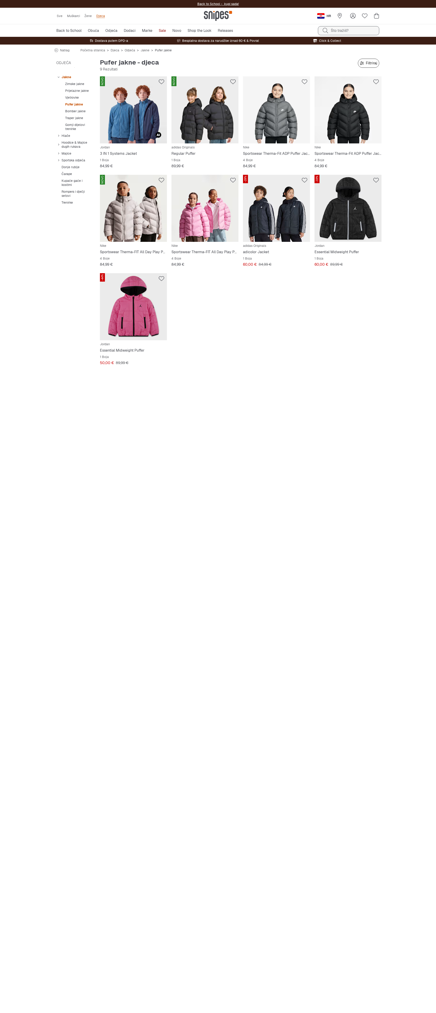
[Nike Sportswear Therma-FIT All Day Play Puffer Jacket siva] (133, 208)
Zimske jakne (74, 84)
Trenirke (67, 202)
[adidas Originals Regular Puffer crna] (204, 109)
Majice (66, 153)
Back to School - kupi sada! (218, 4)
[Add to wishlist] (161, 82)
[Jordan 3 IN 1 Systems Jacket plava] (133, 109)
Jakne (145, 50)
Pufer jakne (74, 104)
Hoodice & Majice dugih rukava (74, 144)
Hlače (66, 136)
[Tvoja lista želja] (365, 15)
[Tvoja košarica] (377, 15)
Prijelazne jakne (77, 91)
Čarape (67, 174)
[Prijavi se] (353, 15)
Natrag (64, 50)
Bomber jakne (75, 111)
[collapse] (58, 77)
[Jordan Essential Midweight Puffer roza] (133, 306)
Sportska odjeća (73, 160)
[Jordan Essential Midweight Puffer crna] (348, 208)
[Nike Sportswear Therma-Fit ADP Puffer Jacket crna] (348, 109)
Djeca (115, 50)
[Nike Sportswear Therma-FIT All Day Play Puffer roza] (204, 208)
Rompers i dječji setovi (73, 194)
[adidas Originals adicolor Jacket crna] (276, 208)
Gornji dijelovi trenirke (75, 127)
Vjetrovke (72, 97)
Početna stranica (92, 50)
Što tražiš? (340, 30)
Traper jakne (74, 118)
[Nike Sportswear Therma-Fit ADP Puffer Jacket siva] (276, 109)
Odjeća (130, 50)
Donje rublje (70, 167)
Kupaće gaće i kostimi (72, 183)
